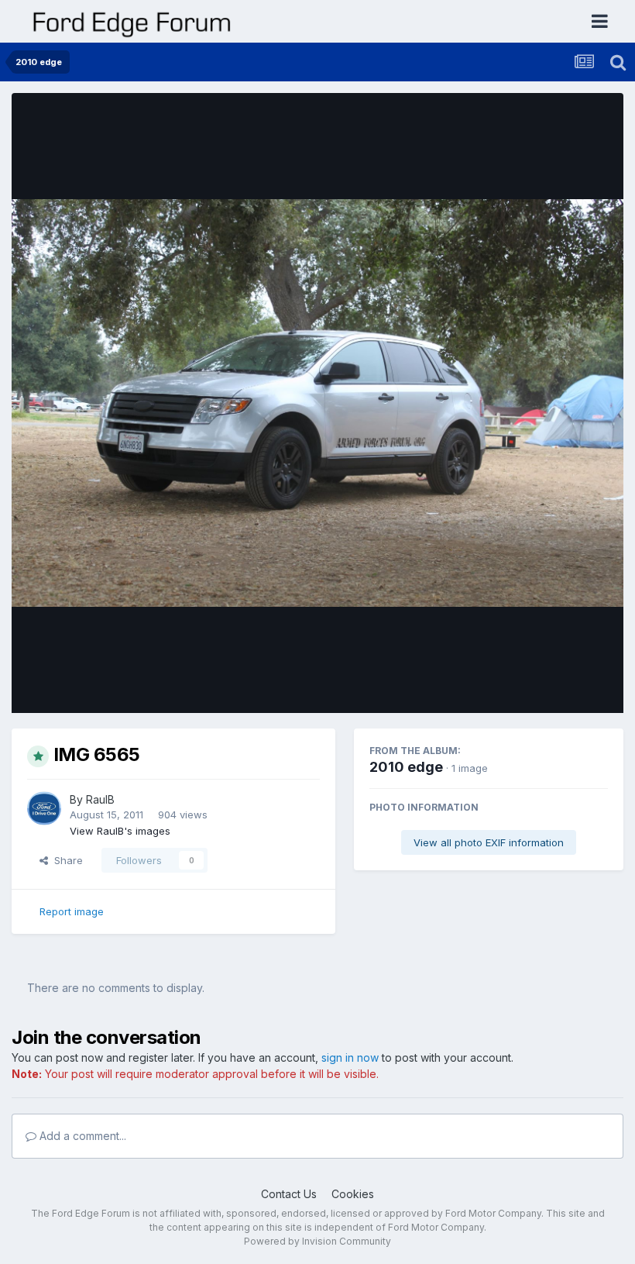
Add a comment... (81, 1135)
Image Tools (559, 685)
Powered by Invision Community (317, 1241)
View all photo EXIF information (489, 842)
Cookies (352, 1193)
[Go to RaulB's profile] (44, 808)
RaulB (100, 799)
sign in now (350, 1057)
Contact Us (289, 1193)
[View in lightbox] (317, 403)
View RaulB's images (120, 831)
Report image (71, 911)
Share (65, 860)
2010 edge (406, 767)
